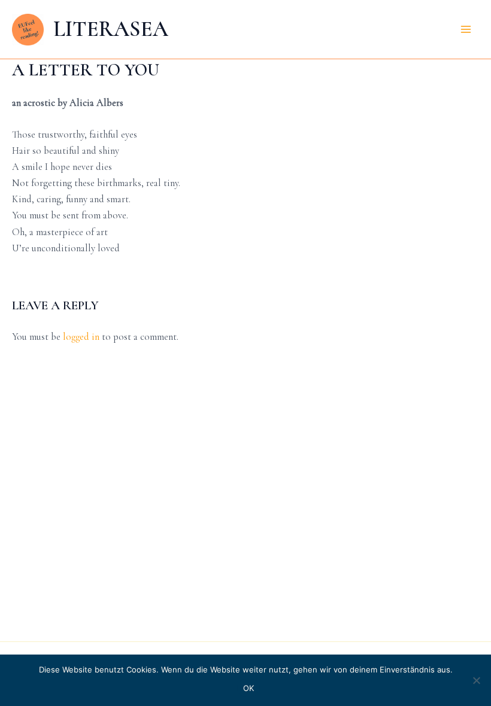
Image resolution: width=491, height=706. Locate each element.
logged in (81, 337)
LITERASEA (110, 29)
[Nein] (476, 680)
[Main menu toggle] (465, 29)
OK (248, 688)
